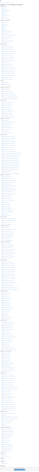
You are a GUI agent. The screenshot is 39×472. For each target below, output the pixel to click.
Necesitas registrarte (23, 468)
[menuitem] (0, 1)
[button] (0, 0)
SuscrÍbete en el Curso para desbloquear (19, 469)
